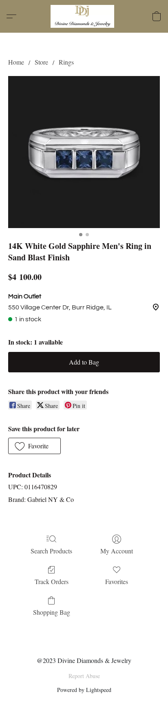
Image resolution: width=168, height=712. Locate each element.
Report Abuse (84, 676)
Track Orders (52, 581)
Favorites (116, 581)
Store (41, 62)
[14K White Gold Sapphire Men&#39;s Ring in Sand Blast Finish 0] (84, 152)
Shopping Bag (51, 612)
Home (16, 62)
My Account (116, 550)
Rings (66, 62)
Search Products (51, 550)
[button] (84, 16)
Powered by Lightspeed (84, 690)
